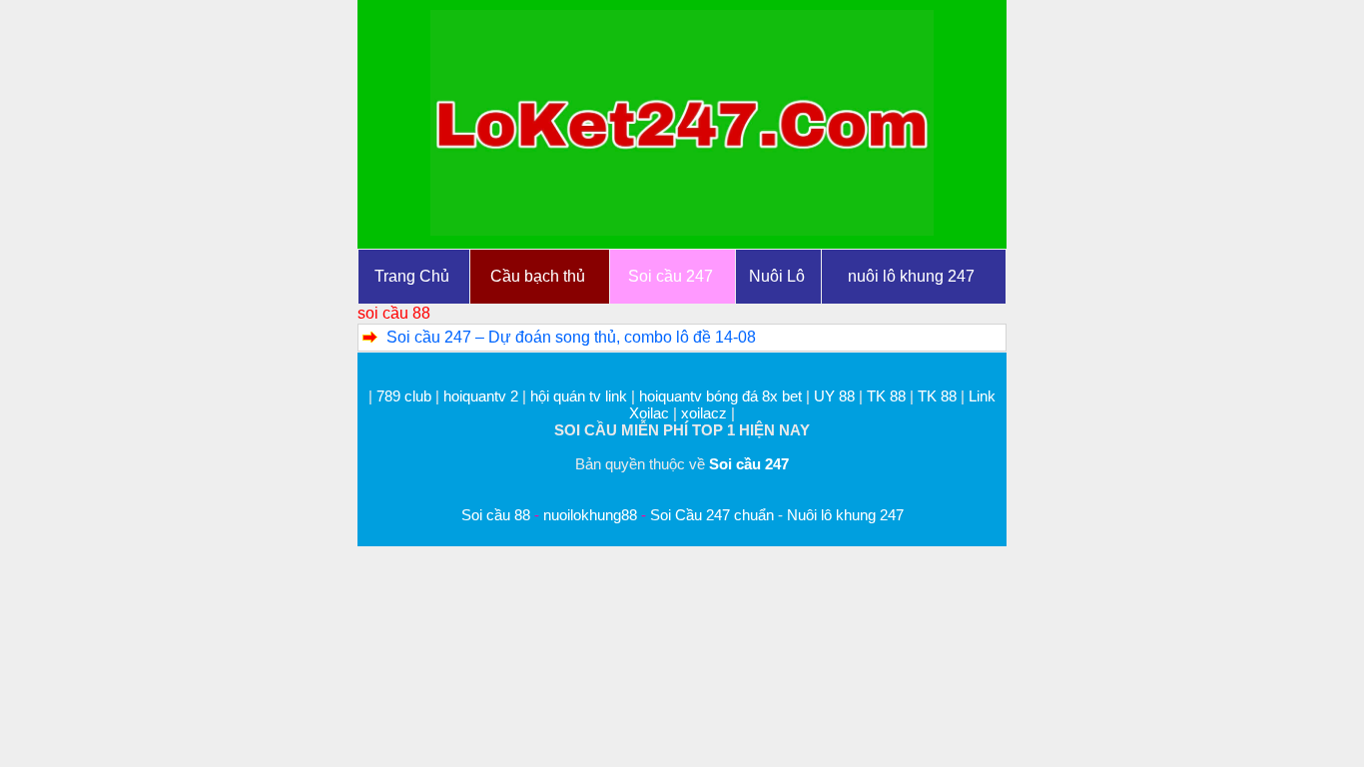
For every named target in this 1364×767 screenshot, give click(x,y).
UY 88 (834, 395)
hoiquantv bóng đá (700, 395)
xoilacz (704, 412)
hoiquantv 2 (482, 395)
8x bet (782, 395)
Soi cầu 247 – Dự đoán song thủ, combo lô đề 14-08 (571, 337)
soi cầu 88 (393, 313)
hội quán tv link (580, 395)
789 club (403, 395)
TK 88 (886, 395)
